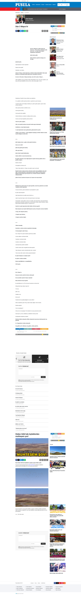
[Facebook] (16, 31)
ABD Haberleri (58, 588)
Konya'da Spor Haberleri (30, 588)
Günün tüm (62, 9)
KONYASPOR (38, 4)
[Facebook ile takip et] (55, 583)
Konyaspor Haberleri (49, 586)
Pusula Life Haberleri (59, 586)
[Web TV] (62, 0)
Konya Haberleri (38, 586)
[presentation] (19, 9)
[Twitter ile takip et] (57, 583)
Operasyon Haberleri (49, 588)
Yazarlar (22, 12)
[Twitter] (18, 31)
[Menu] (59, 5)
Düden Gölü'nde (31, 464)
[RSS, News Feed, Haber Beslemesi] (64, 583)
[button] (43, 31)
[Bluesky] (21, 31)
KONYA (33, 4)
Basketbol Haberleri (39, 588)
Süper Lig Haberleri (19, 588)
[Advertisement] (31, 40)
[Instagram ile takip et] (62, 583)
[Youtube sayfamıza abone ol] (59, 583)
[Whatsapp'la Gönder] (25, 31)
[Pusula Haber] (22, 4)
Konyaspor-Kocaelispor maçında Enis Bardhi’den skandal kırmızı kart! (38, 9)
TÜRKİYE (54, 4)
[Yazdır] (27, 31)
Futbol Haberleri (29, 586)
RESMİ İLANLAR (48, 4)
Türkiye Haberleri (19, 586)
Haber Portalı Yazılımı (20, 593)
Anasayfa (18, 12)
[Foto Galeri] (65, 0)
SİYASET (43, 4)
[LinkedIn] (23, 31)
